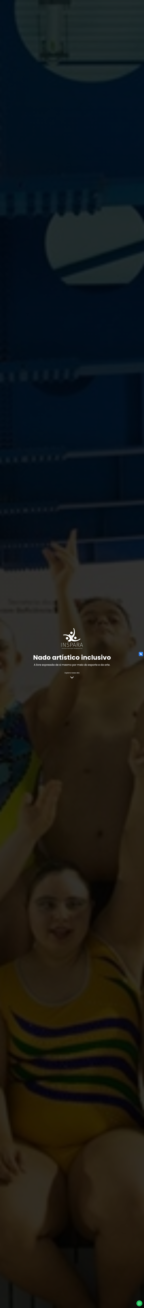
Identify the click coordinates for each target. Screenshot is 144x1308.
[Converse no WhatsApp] (139, 1303)
